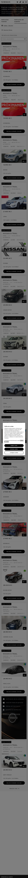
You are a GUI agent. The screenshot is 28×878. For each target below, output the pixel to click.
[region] (14, 439)
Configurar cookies (14, 452)
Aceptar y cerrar (14, 445)
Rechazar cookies (14, 449)
